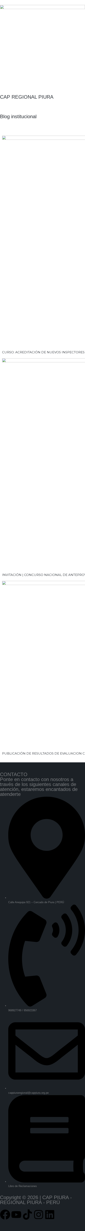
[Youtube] (16, 1214)
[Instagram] (38, 1214)
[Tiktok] (27, 1214)
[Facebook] (5, 1214)
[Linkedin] (50, 1214)
